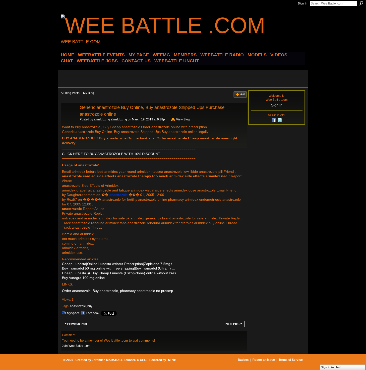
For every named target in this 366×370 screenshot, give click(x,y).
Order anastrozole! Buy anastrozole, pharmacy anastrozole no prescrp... (119, 291)
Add (242, 94)
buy (89, 306)
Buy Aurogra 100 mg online (83, 278)
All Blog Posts (70, 93)
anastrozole (78, 306)
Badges (243, 360)
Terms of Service (291, 360)
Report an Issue (263, 360)
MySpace (73, 313)
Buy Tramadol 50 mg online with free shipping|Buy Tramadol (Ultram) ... (118, 268)
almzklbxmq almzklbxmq (110, 119)
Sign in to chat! (331, 367)
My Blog (88, 93)
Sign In (302, 3)
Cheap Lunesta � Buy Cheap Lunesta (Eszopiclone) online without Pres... (120, 273)
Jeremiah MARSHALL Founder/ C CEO (119, 360)
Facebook (92, 313)
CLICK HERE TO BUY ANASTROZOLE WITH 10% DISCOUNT (111, 154)
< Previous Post (76, 324)
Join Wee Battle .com (76, 346)
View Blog (183, 119)
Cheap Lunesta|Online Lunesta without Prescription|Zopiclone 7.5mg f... (118, 264)
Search (361, 3)
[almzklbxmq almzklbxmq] (69, 118)
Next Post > (234, 324)
